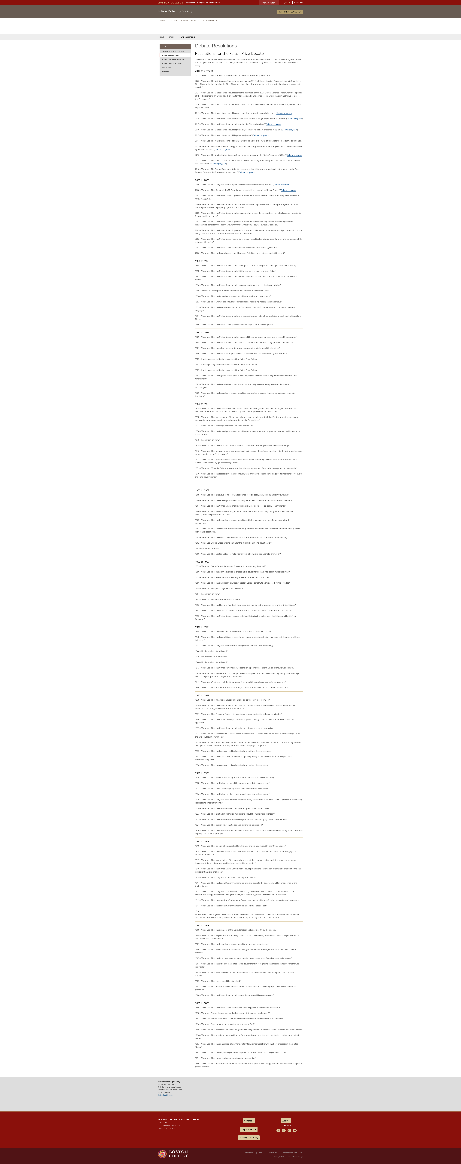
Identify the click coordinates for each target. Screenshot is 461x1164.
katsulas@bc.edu (165, 1095)
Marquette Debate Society (173, 59)
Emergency (273, 1153)
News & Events (210, 20)
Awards (184, 20)
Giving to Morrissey (249, 1138)
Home (162, 37)
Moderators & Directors (172, 63)
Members (195, 20)
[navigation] (230, 20)
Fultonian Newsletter (290, 12)
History (173, 20)
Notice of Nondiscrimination (292, 1153)
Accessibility (249, 1153)
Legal (261, 1153)
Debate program (284, 113)
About (163, 20)
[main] (230, 558)
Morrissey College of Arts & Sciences (203, 2)
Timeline (165, 71)
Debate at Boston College (173, 51)
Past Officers (167, 67)
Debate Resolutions (170, 55)
